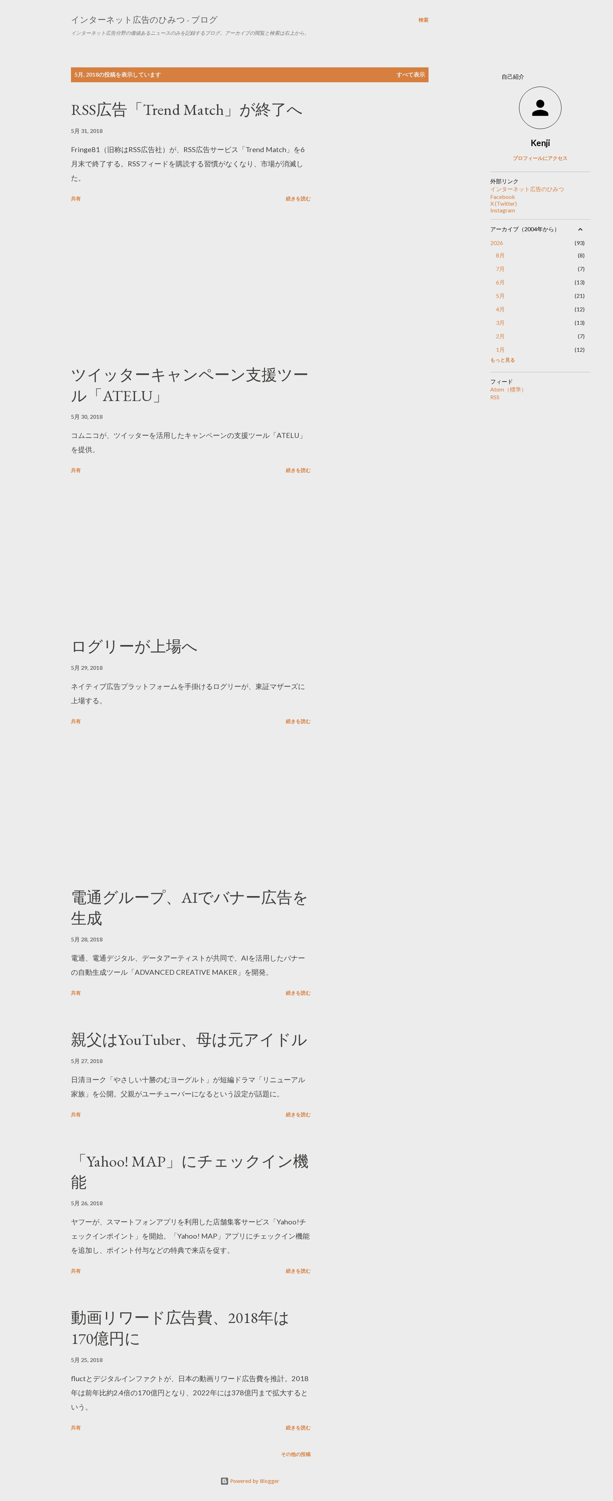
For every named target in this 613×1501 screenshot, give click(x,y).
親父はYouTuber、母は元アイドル (189, 1039)
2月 (500, 336)
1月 (500, 349)
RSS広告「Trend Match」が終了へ (187, 109)
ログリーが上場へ (134, 646)
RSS (494, 397)
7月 (500, 268)
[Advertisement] (191, 284)
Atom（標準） (508, 389)
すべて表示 (411, 74)
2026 (496, 242)
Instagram (502, 210)
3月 (500, 322)
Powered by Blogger (254, 1481)
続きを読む (298, 198)
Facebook (502, 196)
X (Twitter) (503, 203)
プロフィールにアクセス (540, 158)
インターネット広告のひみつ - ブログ (144, 19)
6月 (500, 282)
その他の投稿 (296, 1454)
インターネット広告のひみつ (527, 188)
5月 (500, 295)
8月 (500, 255)
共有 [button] (76, 198)
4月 (500, 309)
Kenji (540, 143)
